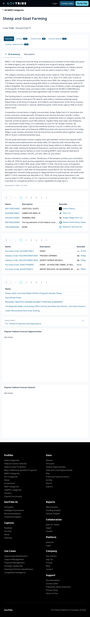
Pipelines (8, 528)
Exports (49, 486)
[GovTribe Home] (16, 3)
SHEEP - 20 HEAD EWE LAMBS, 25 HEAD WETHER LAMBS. (57, 264)
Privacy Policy (52, 590)
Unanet (49, 531)
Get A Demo (51, 556)
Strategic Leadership (13, 566)
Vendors (8, 493)
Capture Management (14, 559)
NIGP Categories (11, 486)
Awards (49, 460)
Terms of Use (52, 593)
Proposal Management (14, 562)
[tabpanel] (45, 123)
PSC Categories (11, 476)
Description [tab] (29, 54)
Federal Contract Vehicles (15, 463)
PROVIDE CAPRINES (48, 255)
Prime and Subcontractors (57, 476)
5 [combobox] (6, 198)
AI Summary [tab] (14, 54)
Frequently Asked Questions (58, 587)
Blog (48, 566)
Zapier (49, 528)
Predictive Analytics (12, 517)
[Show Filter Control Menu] (83, 320)
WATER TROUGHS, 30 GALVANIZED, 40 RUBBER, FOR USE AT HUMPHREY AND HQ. (57, 269)
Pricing (49, 562)
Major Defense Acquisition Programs (20, 470)
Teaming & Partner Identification (18, 569)
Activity (49, 480)
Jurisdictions (9, 483)
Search (49, 483)
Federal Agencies (11, 460)
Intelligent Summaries (14, 510)
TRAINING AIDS (28, 217)
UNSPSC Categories (13, 490)
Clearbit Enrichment (13, 496)
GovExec (75, 610)
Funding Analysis (53, 510)
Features (50, 542)
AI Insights (9, 507)
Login (54, 3)
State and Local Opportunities (59, 470)
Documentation (53, 580)
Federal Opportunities (56, 467)
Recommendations (12, 513)
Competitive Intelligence (15, 572)
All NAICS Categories (14, 10)
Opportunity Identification (16, 556)
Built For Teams (53, 524)
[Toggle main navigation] (3, 3)
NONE (24, 227)
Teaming (8, 537)
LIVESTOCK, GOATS (30, 208)
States (7, 480)
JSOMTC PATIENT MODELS (51, 260)
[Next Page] (46, 197)
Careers (49, 569)
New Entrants (52, 507)
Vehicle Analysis (53, 513)
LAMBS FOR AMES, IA (31, 213)
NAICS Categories (12, 473)
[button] (30, 28)
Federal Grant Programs (15, 467)
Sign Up (49, 559)
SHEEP (42, 251)
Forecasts (50, 463)
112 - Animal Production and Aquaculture (23, 323)
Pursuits (8, 531)
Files (48, 473)
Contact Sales (52, 583)
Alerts (6, 534)
